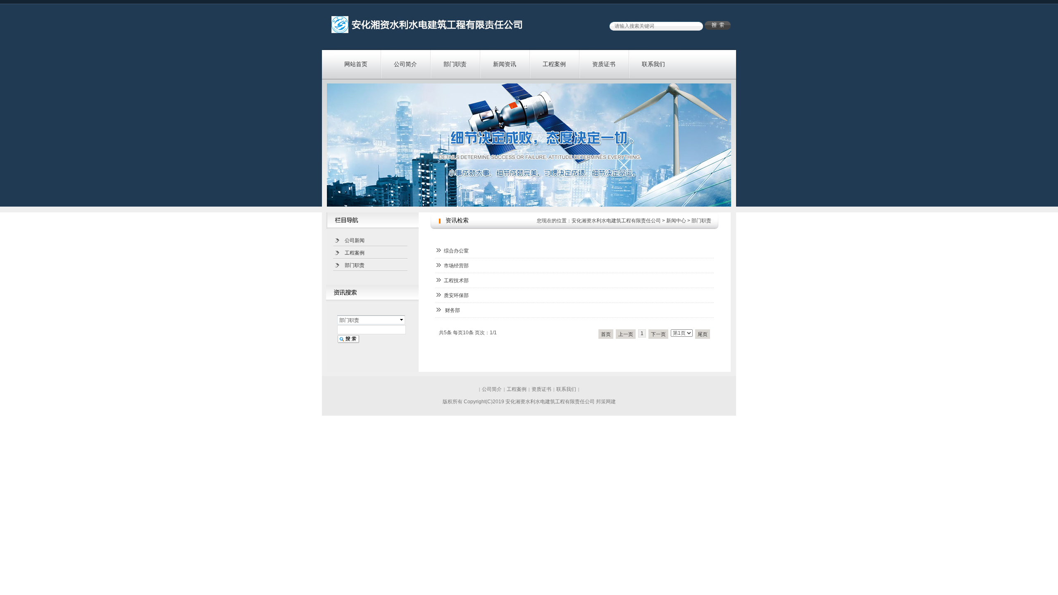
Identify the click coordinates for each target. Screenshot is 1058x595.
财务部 (452, 310)
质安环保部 (456, 295)
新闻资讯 (504, 64)
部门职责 (455, 64)
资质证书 (603, 64)
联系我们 (653, 64)
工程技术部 (456, 280)
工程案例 (554, 64)
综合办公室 (456, 251)
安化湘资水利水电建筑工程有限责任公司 (616, 221)
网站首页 (355, 64)
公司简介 (405, 64)
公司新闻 (355, 240)
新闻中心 (676, 221)
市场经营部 (456, 266)
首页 (606, 334)
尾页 (703, 334)
